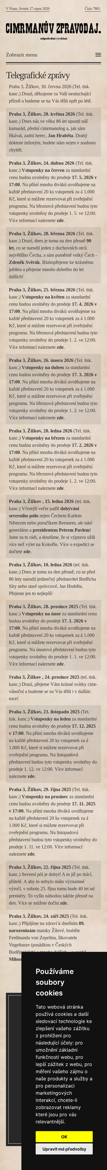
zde (26, 551)
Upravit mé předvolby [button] (64, 1148)
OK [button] (64, 1136)
